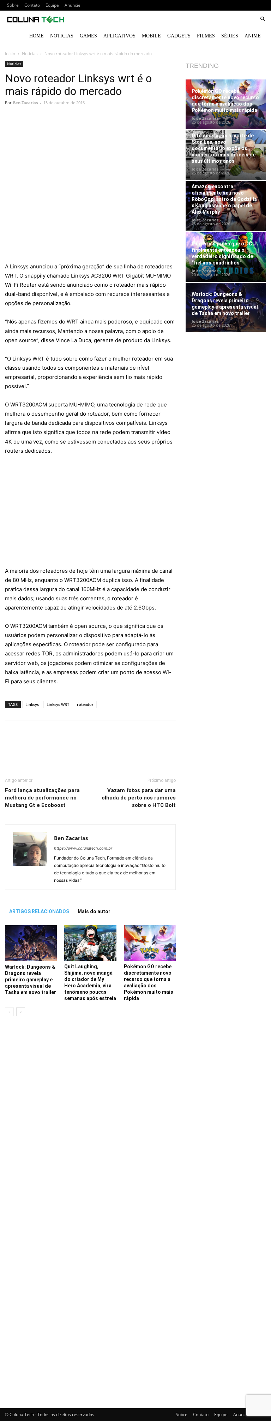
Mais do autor (94, 911)
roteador (85, 704)
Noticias (61, 35)
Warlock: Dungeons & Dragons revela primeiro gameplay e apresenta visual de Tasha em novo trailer (30, 979)
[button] (262, 19)
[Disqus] (90, 1121)
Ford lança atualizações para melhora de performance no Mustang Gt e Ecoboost (42, 797)
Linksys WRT (58, 704)
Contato (32, 5)
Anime (253, 35)
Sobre (13, 5)
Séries (229, 35)
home (36, 35)
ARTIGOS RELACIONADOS (39, 911)
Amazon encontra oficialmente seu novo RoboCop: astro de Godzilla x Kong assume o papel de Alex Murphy (224, 199)
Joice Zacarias (205, 118)
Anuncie (72, 5)
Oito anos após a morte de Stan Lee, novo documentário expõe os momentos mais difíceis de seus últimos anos (223, 148)
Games (88, 35)
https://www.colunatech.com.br (83, 848)
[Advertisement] (90, 209)
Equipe (52, 5)
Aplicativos (119, 35)
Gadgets (179, 35)
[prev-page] (9, 1011)
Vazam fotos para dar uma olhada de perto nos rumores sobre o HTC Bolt (139, 797)
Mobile (151, 35)
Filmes (206, 35)
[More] (136, 131)
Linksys (32, 704)
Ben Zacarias (25, 102)
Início (10, 53)
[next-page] (20, 1011)
